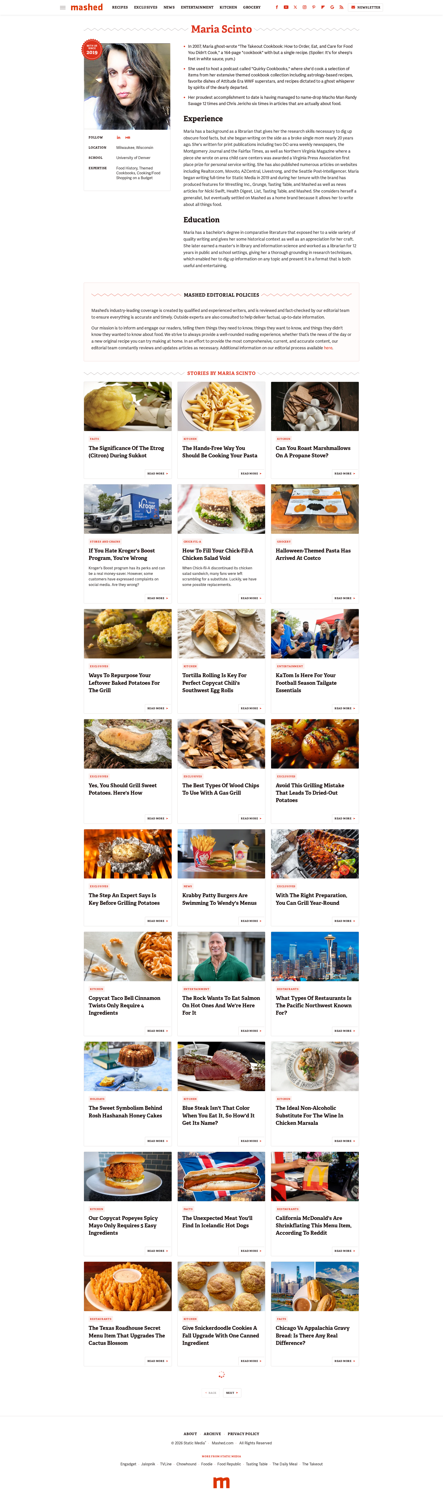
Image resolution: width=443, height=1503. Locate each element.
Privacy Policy (243, 1434)
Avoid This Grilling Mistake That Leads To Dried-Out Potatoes (310, 793)
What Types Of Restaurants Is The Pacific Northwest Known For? (314, 1005)
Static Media (194, 1443)
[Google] (332, 8)
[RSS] (341, 8)
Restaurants (288, 989)
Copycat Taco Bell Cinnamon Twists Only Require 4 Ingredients (124, 1005)
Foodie (207, 1464)
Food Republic (229, 1464)
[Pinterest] (314, 8)
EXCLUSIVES (146, 7)
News (188, 886)
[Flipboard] (323, 8)
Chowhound (186, 1464)
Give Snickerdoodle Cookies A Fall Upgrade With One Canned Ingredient (220, 1335)
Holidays (97, 1099)
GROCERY (252, 7)
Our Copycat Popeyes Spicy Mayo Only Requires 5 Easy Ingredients (123, 1225)
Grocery (284, 541)
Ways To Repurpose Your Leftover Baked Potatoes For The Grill (124, 683)
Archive (212, 1434)
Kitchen (190, 439)
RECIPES (120, 7)
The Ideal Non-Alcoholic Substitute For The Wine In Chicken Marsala (309, 1115)
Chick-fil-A (192, 541)
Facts (94, 439)
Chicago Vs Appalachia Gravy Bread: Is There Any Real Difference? (313, 1335)
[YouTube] (286, 8)
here (328, 347)
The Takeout (312, 1464)
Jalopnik (148, 1464)
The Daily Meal (284, 1464)
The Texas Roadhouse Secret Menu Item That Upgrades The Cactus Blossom (127, 1335)
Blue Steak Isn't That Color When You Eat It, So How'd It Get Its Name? (218, 1115)
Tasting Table (257, 1464)
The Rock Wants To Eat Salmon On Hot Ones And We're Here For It (221, 1005)
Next (230, 1392)
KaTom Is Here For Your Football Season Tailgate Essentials (306, 683)
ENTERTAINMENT (197, 7)
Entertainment (290, 666)
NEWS (169, 7)
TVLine (166, 1464)
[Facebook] (277, 8)
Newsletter (368, 7)
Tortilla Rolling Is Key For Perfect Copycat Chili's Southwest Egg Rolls (214, 683)
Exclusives (99, 666)
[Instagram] (304, 8)
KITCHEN (228, 7)
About (190, 1434)
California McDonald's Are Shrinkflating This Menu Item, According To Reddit (314, 1225)
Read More (156, 473)
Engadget (128, 1464)
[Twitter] (295, 8)
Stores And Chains (105, 541)
